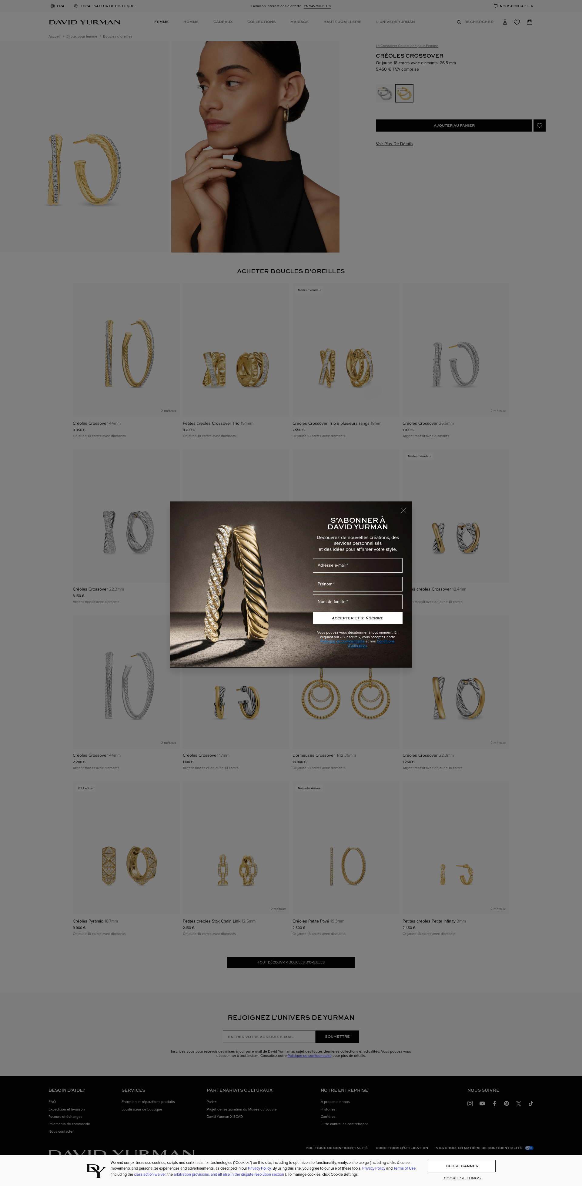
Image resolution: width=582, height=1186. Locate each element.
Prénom (325, 584)
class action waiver (150, 1174)
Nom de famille (332, 601)
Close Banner (462, 1165)
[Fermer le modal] (406, 507)
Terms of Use (404, 1168)
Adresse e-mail (332, 565)
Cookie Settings (462, 1178)
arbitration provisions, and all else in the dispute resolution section (229, 1174)
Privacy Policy (259, 1168)
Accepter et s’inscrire (357, 618)
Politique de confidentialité (343, 641)
